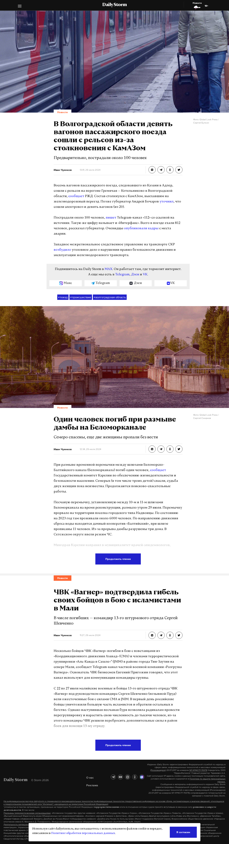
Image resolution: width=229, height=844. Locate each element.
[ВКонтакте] (127, 776)
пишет (111, 217)
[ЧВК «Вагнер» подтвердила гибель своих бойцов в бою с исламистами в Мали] (152, 635)
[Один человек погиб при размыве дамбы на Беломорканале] (152, 449)
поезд (63, 297)
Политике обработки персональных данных (83, 833)
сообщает (76, 196)
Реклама (92, 785)
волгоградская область (110, 297)
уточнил (167, 201)
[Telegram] (113, 776)
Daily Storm (114, 5)
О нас (90, 777)
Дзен (135, 274)
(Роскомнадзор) (158, 770)
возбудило (62, 250)
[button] (19, 6)
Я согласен (183, 832)
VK (145, 274)
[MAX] (141, 776)
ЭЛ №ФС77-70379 (198, 770)
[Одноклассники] (134, 776)
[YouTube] (120, 776)
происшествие (80, 297)
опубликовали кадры (141, 228)
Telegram (122, 274)
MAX (108, 269)
